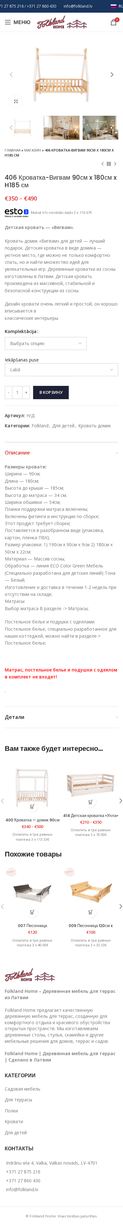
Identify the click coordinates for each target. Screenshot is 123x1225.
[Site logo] (62, 22)
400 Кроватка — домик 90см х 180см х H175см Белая (32, 822)
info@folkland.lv (78, 6)
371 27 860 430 (42, 6)
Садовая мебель (22, 1089)
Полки (11, 1111)
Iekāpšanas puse (22, 360)
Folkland (40, 426)
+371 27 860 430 (23, 1181)
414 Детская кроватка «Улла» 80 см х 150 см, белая (90, 818)
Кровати (14, 1121)
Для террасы (18, 1100)
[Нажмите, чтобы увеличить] (15, 101)
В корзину (50, 392)
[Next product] (115, 164)
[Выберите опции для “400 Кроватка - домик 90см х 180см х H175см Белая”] (32, 806)
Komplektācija (21, 331)
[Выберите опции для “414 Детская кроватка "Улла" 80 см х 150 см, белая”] (90, 801)
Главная (12, 150)
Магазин (32, 150)
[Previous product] (102, 164)
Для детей (63, 426)
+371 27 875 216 (23, 1172)
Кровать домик (94, 426)
